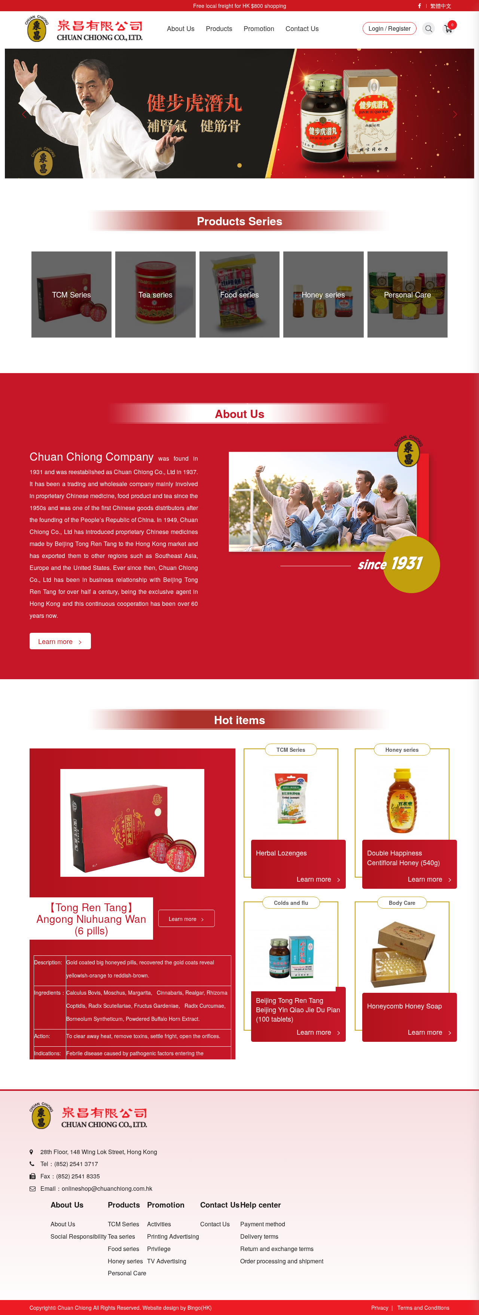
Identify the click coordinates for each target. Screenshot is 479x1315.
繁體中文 (440, 5)
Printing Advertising (173, 1236)
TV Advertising (166, 1261)
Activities (159, 1224)
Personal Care (127, 1273)
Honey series (125, 1261)
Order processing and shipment (281, 1261)
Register (399, 28)
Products (219, 28)
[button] (455, 114)
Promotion (259, 28)
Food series (123, 1249)
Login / (378, 28)
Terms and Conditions (423, 1307)
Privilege (159, 1249)
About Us (181, 28)
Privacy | (383, 1307)
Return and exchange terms (277, 1249)
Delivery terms (259, 1236)
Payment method (262, 1224)
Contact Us (302, 28)
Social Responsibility (79, 1236)
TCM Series (123, 1224)
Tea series (121, 1236)
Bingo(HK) (199, 1307)
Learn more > (60, 641)
